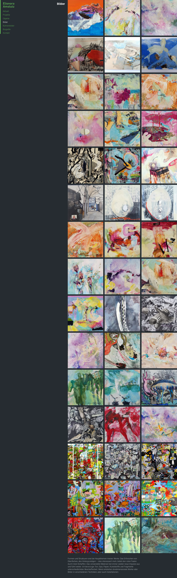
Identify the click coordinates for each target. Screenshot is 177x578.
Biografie (7, 29)
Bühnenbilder (8, 26)
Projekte (6, 15)
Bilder (5, 22)
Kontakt (6, 33)
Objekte (6, 18)
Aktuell (6, 11)
